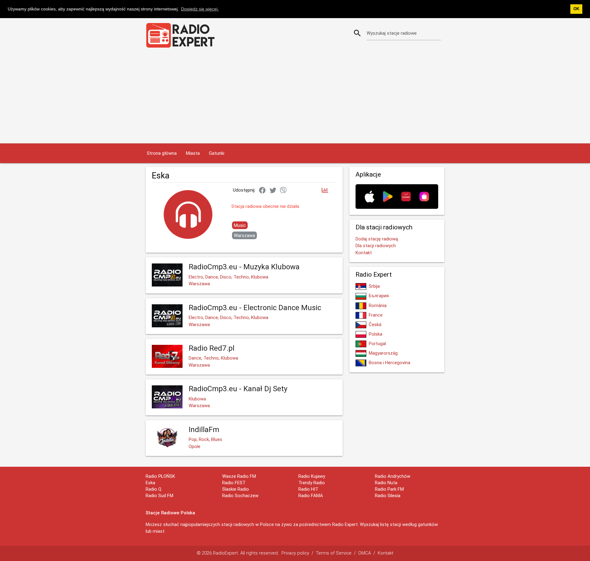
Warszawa (244, 235)
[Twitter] (272, 190)
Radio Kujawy (311, 476)
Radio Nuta (386, 482)
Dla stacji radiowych (376, 245)
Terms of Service (334, 553)
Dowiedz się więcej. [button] (200, 8)
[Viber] (283, 190)
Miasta (193, 153)
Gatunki (216, 153)
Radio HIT (308, 489)
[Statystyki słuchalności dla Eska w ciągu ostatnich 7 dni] (325, 190)
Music (240, 225)
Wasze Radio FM (239, 476)
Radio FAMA (310, 495)
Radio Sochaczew (240, 495)
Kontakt (364, 252)
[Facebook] (262, 190)
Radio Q (153, 489)
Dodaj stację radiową (377, 239)
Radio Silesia (387, 495)
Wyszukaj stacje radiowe (392, 33)
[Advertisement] (295, 97)
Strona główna (162, 153)
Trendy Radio (311, 482)
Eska (150, 482)
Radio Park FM (389, 489)
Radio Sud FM (159, 495)
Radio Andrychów (392, 476)
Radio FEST (234, 482)
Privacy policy (295, 553)
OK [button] (576, 9)
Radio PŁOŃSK (160, 476)
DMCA (364, 553)
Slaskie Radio (235, 489)
